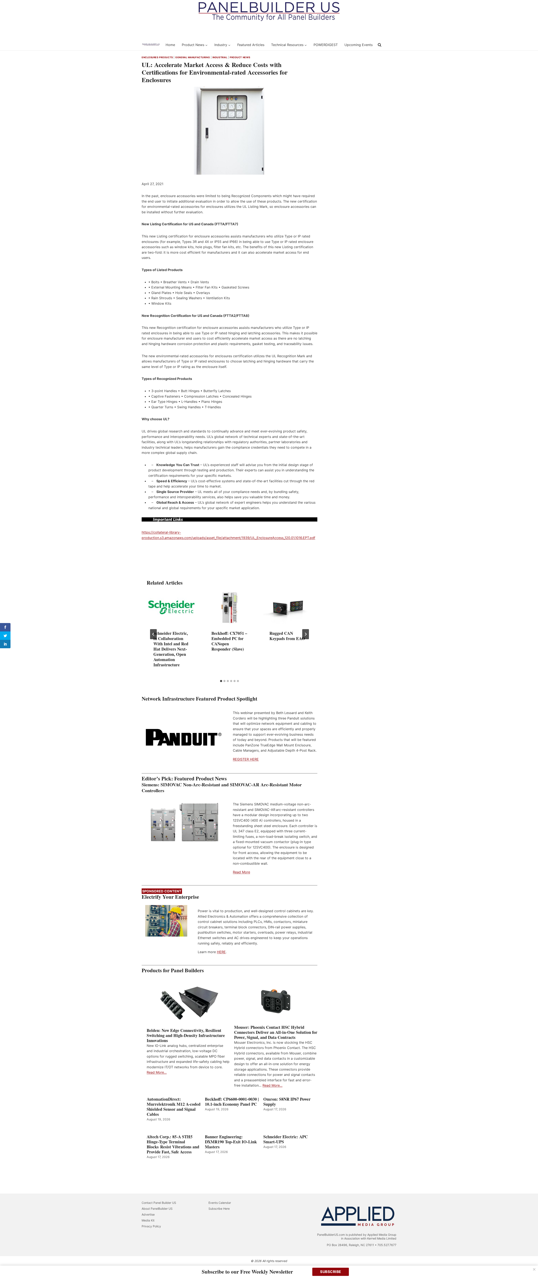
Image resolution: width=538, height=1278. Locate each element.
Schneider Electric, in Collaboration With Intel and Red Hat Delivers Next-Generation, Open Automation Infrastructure (170, 649)
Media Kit (148, 1220)
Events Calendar (219, 1202)
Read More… (157, 1072)
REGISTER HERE (246, 759)
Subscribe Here (219, 1208)
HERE (221, 952)
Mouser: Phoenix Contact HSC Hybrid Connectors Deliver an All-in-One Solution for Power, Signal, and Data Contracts (275, 1032)
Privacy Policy (151, 1226)
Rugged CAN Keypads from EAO (287, 636)
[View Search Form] (379, 45)
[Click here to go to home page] (151, 45)
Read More (241, 872)
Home (170, 45)
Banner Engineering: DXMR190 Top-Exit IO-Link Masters (231, 1141)
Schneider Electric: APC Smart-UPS (285, 1139)
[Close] (534, 1269)
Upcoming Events (358, 45)
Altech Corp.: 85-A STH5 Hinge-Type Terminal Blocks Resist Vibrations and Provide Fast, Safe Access (173, 1144)
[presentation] (171, 607)
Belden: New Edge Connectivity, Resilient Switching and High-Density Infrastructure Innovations (186, 1035)
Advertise (148, 1214)
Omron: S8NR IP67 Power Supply (287, 1102)
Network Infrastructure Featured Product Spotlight (199, 698)
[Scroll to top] (530, 1266)
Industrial (219, 57)
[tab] (221, 681)
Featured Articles (250, 45)
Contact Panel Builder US (159, 1202)
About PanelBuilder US (157, 1208)
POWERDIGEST (326, 45)
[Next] (305, 634)
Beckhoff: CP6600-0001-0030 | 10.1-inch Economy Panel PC (232, 1102)
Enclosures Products (157, 57)
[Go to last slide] (153, 634)
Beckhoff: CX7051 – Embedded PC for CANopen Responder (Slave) (229, 641)
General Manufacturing (192, 57)
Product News (240, 57)
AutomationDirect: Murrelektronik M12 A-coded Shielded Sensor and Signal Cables (173, 1107)
